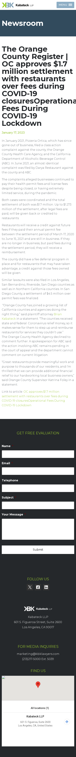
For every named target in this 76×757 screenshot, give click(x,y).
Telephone (10, 480)
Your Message (14, 514)
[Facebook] (38, 587)
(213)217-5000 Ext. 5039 (38, 659)
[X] (30, 587)
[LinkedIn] (46, 587)
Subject (9, 497)
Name (7, 446)
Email (7, 463)
